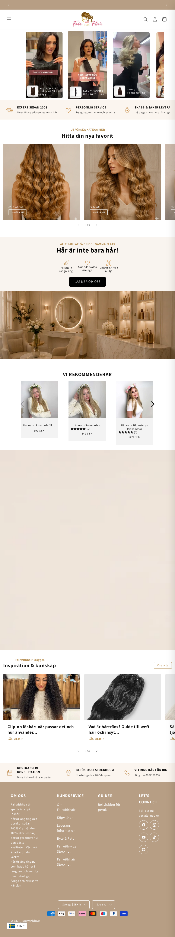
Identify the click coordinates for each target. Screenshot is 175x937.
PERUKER (94, 206)
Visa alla (162, 665)
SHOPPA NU (17, 212)
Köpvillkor (65, 817)
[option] (44, 65)
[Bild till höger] (97, 225)
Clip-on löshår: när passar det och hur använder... (40, 729)
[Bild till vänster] (78, 225)
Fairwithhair (31, 921)
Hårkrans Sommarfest (87, 425)
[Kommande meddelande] (166, 4)
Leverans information (66, 828)
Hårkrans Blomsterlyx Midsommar (134, 426)
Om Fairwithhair (66, 807)
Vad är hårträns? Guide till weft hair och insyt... (119, 729)
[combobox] (17, 926)
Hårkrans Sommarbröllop (39, 425)
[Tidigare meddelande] (8, 4)
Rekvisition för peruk (109, 807)
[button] (9, 19)
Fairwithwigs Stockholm (66, 849)
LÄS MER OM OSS (87, 281)
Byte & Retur (66, 838)
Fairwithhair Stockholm (66, 862)
